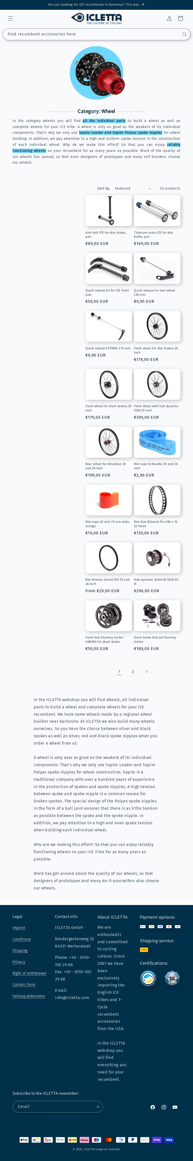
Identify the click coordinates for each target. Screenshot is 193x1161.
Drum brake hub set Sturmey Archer (155, 639)
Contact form (24, 984)
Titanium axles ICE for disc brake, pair (153, 235)
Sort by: (103, 188)
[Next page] (146, 671)
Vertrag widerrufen (29, 996)
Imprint (19, 928)
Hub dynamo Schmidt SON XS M (156, 582)
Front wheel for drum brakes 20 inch (108, 408)
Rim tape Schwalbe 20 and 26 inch (155, 466)
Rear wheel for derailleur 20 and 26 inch (105, 466)
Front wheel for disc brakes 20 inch (156, 350)
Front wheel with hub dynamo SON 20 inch (156, 408)
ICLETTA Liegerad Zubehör (102, 1149)
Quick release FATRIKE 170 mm (108, 348)
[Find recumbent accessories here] (184, 34)
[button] (10, 18)
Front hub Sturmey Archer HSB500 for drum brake (104, 639)
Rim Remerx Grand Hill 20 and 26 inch (107, 582)
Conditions (22, 939)
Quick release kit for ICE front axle (107, 292)
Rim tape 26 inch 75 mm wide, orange (107, 524)
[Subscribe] (97, 1107)
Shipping (20, 951)
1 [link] (119, 671)
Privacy (19, 962)
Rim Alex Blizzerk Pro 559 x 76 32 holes (155, 524)
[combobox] (96, 34)
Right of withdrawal (29, 973)
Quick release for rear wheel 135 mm (154, 292)
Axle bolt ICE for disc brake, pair (105, 235)
